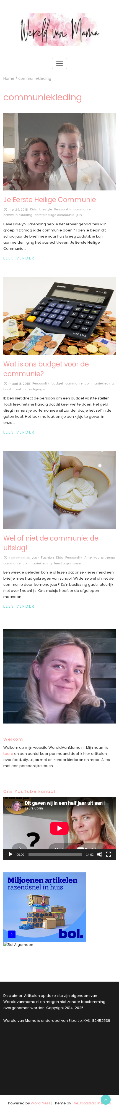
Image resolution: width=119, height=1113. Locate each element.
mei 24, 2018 (18, 209)
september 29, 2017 (24, 558)
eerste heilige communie (54, 215)
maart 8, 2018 (19, 383)
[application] (59, 828)
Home (8, 78)
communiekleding (17, 215)
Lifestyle (45, 209)
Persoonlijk (62, 209)
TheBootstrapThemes (91, 1103)
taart (17, 389)
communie (81, 209)
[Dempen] (99, 854)
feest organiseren (68, 563)
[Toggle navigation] (59, 63)
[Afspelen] (10, 854)
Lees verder (19, 258)
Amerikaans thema (99, 557)
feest (7, 389)
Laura (8, 753)
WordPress (41, 1103)
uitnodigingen (35, 389)
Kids (33, 209)
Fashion (47, 557)
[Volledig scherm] (108, 854)
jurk (79, 215)
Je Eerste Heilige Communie (49, 199)
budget (57, 383)
